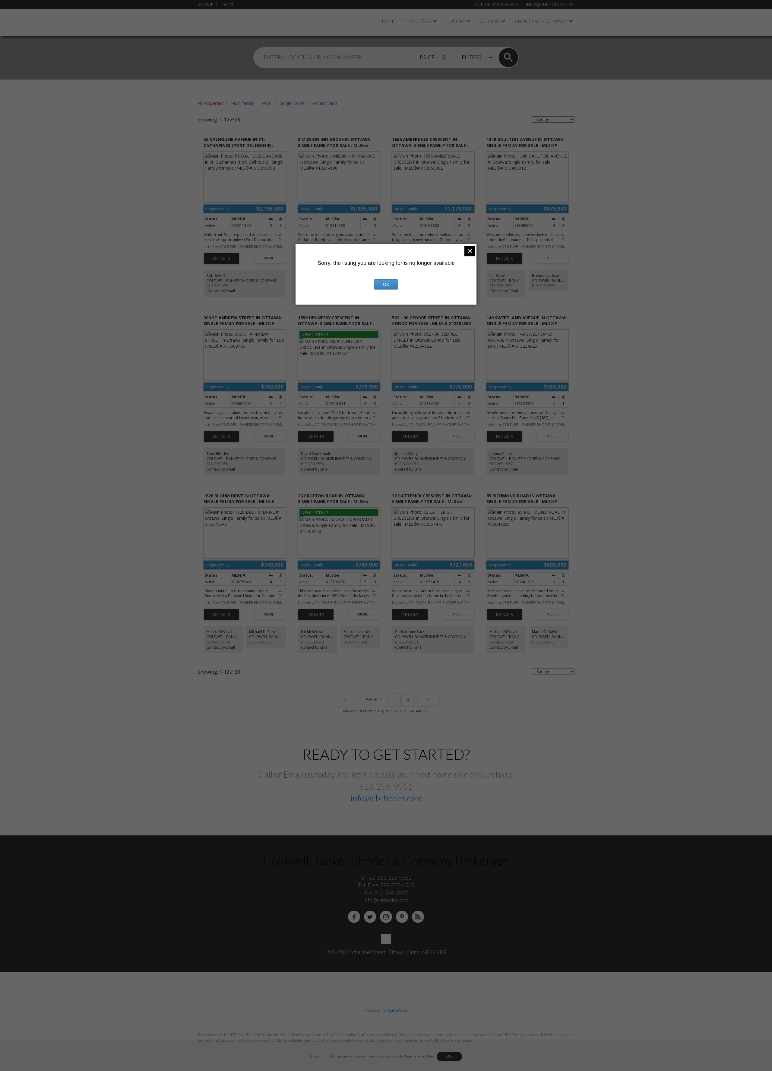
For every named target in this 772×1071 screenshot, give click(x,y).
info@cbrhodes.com (386, 798)
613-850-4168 (218, 642)
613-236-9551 (218, 285)
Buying (455, 21)
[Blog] (418, 917)
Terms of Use (423, 1056)
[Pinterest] (402, 917)
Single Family (292, 103)
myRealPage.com (395, 1010)
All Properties (210, 103)
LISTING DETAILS (221, 258)
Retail (266, 103)
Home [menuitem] (387, 21)
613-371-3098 (355, 642)
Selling (489, 21)
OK (449, 1056)
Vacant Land (325, 103)
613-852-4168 (261, 642)
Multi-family (242, 103)
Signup (205, 4)
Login (226, 4)
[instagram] (386, 917)
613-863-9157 (407, 463)
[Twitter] (370, 917)
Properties (416, 21)
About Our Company (541, 21)
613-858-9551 (312, 642)
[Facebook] (354, 917)
